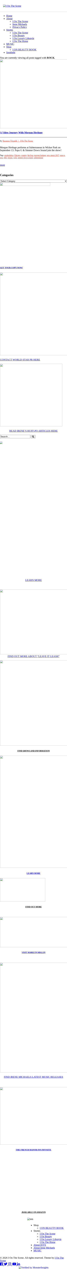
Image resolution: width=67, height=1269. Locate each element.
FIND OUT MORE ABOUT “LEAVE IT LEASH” (34, 656)
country (24, 155)
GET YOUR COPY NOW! (11, 267)
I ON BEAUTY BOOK (24, 49)
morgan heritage (40, 155)
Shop (8, 46)
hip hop (30, 155)
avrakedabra (8, 155)
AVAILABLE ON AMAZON (34, 1212)
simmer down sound (25, 158)
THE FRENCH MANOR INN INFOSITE (33, 1150)
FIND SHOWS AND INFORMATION (33, 751)
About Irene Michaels (44, 1247)
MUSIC (10, 44)
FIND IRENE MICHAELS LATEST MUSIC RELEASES (33, 1077)
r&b (5, 158)
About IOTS (40, 1245)
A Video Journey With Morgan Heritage (21, 132)
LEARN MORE (33, 580)
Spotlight (10, 52)
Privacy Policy (19, 27)
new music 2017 (53, 155)
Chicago (17, 155)
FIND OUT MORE (33, 907)
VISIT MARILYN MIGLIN (33, 952)
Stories (9, 30)
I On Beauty (18, 35)
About (9, 18)
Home (9, 15)
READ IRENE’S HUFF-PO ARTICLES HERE (33, 431)
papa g (62, 155)
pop (1, 158)
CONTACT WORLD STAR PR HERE (20, 359)
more (2, 165)
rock (15, 158)
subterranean (38, 158)
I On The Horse (20, 41)
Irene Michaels (19, 24)
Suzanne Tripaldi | (11, 141)
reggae (10, 158)
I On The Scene (20, 21)
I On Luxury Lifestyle (23, 38)
